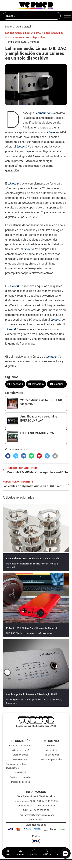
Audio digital (23, 26)
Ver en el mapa (36, 819)
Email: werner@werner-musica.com (36, 815)
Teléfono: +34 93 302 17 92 (36, 810)
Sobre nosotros (20, 759)
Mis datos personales (51, 759)
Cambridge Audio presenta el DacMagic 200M (31, 694)
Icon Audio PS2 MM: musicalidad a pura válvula (32, 558)
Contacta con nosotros (20, 745)
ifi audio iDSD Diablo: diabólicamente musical (31, 628)
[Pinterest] (39, 456)
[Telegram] (47, 456)
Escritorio (51, 745)
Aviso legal (20, 772)
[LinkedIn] (23, 456)
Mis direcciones (51, 754)
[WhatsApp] (31, 456)
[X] (15, 456)
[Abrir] (66, 16)
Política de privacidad (20, 777)
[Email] (55, 456)
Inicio (8, 26)
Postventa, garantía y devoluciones (16, 766)
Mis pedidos (51, 750)
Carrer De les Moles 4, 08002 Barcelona (36, 796)
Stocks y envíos (20, 754)
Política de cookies (20, 782)
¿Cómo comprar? (20, 750)
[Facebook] (7, 456)
